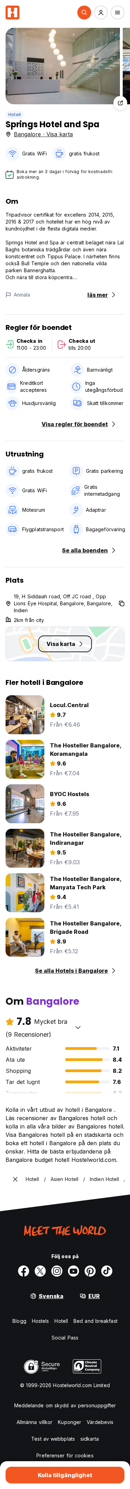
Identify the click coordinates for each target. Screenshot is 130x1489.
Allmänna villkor (35, 1422)
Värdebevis (100, 1422)
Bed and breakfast (95, 1321)
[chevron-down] (78, 1027)
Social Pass (65, 1338)
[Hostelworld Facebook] (23, 1271)
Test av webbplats (53, 1439)
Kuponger (69, 1422)
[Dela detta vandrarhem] (120, 103)
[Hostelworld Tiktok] (106, 1271)
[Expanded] (15, 1179)
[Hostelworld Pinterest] (90, 1271)
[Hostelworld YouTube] (73, 1271)
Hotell (14, 114)
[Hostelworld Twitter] (40, 1271)
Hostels (40, 1321)
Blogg (19, 1321)
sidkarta (89, 1439)
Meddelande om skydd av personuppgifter (65, 1405)
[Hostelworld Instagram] (56, 1271)
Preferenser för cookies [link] (64, 1455)
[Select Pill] (84, 12)
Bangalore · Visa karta (43, 134)
